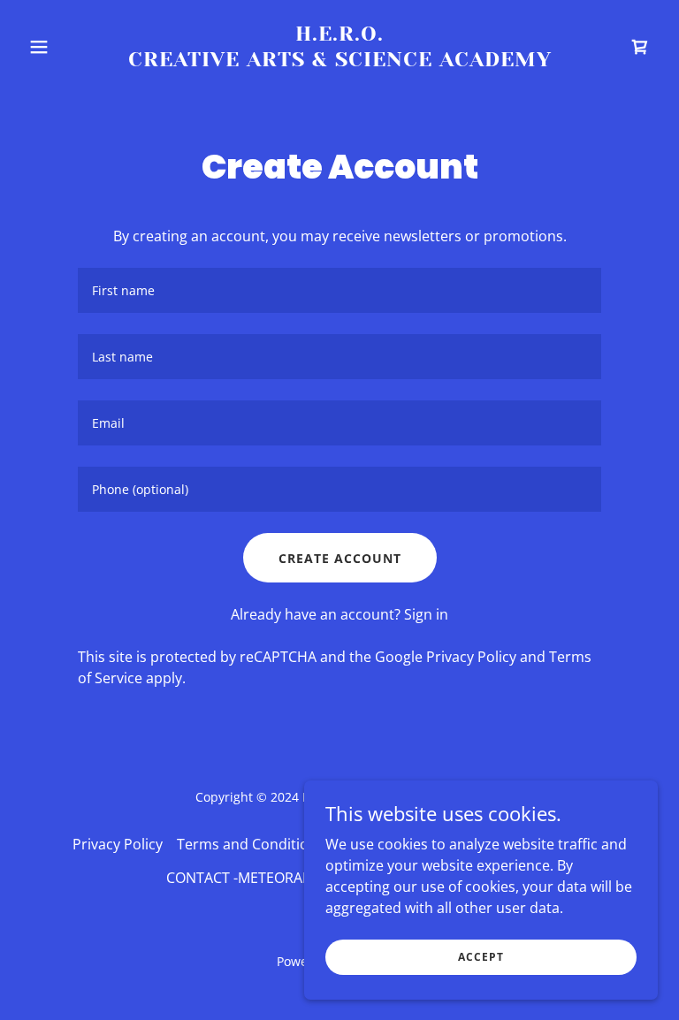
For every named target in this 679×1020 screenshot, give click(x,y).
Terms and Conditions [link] (250, 844)
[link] (340, 61)
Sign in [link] (426, 614)
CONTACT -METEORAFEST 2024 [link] (267, 877)
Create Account (339, 558)
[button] (69, 47)
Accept (481, 956)
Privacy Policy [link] (471, 656)
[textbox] (339, 290)
